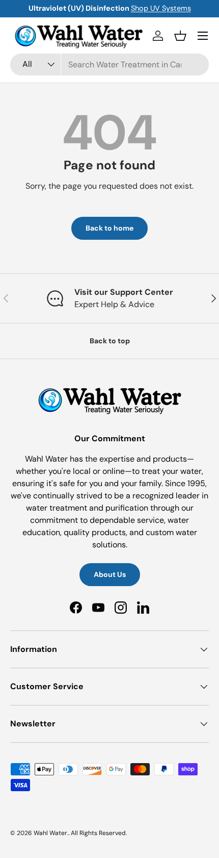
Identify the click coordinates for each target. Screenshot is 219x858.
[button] (180, 35)
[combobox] (109, 64)
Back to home (109, 228)
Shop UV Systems (161, 8)
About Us (110, 574)
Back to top (110, 340)
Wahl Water (50, 833)
